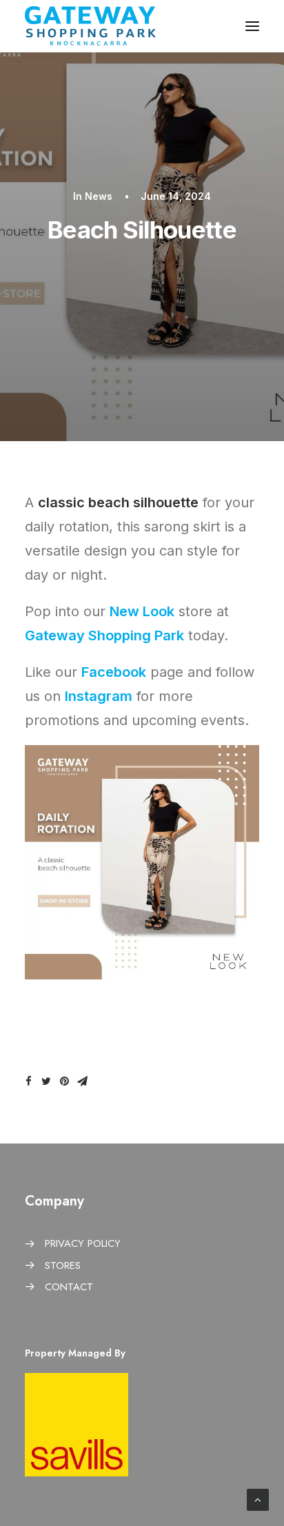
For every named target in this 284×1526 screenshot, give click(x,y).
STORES (63, 1265)
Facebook (113, 672)
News (98, 196)
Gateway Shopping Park (104, 635)
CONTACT (69, 1286)
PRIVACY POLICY (83, 1243)
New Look (142, 611)
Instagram (98, 696)
